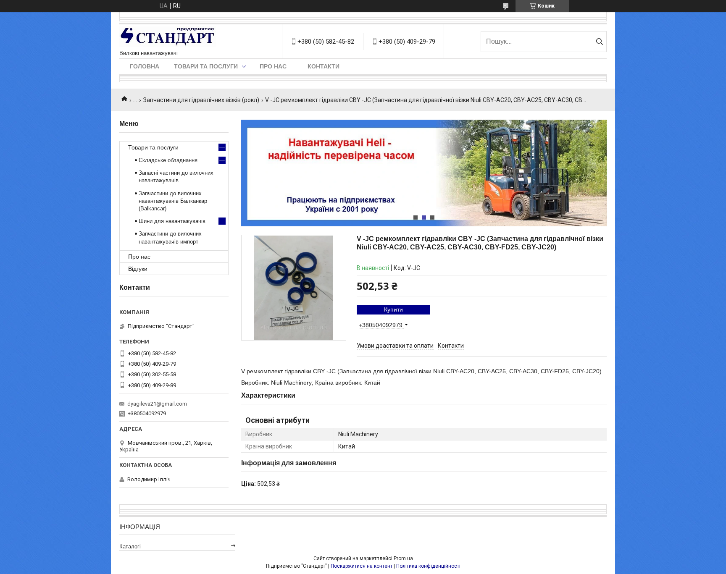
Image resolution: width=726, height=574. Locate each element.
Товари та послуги (206, 66)
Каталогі (130, 546)
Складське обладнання (168, 160)
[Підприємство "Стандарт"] (167, 37)
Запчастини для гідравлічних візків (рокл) (201, 100)
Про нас (273, 66)
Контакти (323, 66)
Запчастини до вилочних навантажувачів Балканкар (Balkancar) (173, 201)
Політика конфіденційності (428, 566)
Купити (393, 309)
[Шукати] (599, 41)
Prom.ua (403, 558)
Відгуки (137, 268)
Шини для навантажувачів (172, 221)
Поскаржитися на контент (361, 566)
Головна (144, 66)
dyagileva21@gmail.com (157, 404)
